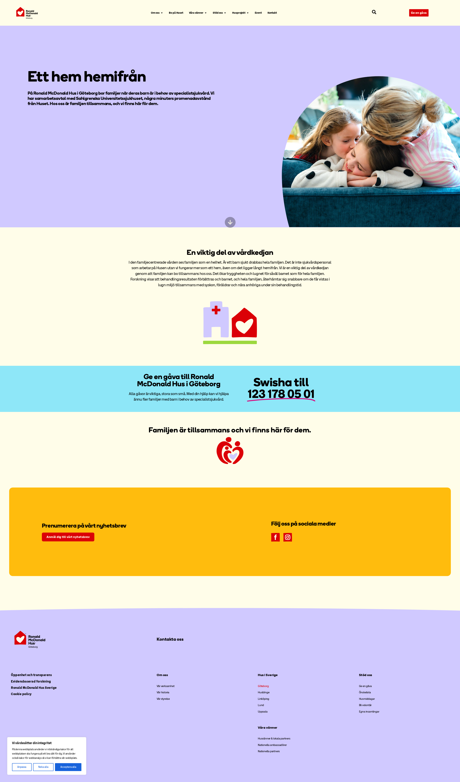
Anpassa (21, 767)
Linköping (263, 698)
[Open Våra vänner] (205, 13)
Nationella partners (269, 751)
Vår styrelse (163, 698)
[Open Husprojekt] (247, 13)
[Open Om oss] (161, 13)
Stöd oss (365, 675)
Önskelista (365, 692)
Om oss (162, 675)
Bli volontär (365, 705)
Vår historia (163, 692)
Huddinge (263, 692)
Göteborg (263, 686)
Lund (261, 705)
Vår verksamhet (165, 686)
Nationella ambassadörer (272, 745)
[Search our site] (374, 12)
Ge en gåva (365, 686)
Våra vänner (267, 728)
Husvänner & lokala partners (274, 738)
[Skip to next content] (230, 222)
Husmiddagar (367, 698)
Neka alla (43, 767)
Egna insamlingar (369, 711)
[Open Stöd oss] (225, 13)
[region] (46, 756)
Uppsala (263, 711)
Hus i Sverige (268, 675)
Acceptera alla (68, 767)
